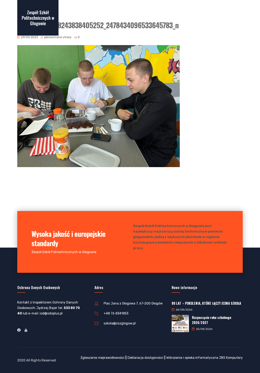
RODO (213, 17)
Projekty (180, 17)
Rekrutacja (94, 17)
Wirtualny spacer (72, 17)
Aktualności (147, 17)
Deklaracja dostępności (145, 358)
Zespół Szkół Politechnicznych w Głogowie (38, 17)
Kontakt (227, 17)
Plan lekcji (112, 17)
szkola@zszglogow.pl (120, 323)
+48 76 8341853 (116, 313)
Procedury (197, 17)
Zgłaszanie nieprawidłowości (102, 358)
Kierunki (164, 17)
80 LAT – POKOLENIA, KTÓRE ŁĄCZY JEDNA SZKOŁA (206, 303)
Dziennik (129, 17)
